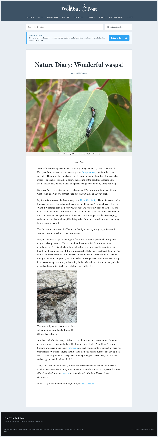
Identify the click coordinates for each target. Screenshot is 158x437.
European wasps (89, 172)
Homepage (29, 17)
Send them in (88, 383)
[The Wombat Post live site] (79, 8)
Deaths (102, 17)
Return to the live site (119, 38)
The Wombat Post (14, 418)
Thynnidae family (88, 200)
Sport (130, 17)
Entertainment (116, 17)
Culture (66, 17)
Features (78, 17)
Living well (52, 17)
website (66, 373)
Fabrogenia (73, 347)
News (40, 17)
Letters (91, 17)
